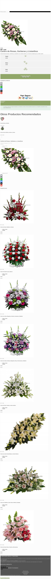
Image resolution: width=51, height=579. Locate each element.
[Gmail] (25, 93)
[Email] (25, 83)
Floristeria (5, 143)
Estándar (3, 230)
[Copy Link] (25, 85)
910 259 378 (3, 566)
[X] (25, 91)
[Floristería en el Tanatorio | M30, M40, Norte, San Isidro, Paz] (12, 6)
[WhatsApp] (25, 87)
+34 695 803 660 (4, 567)
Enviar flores (25, 574)
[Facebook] (25, 89)
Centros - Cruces (4, 229)
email (1, 568)
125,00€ (1, 48)
